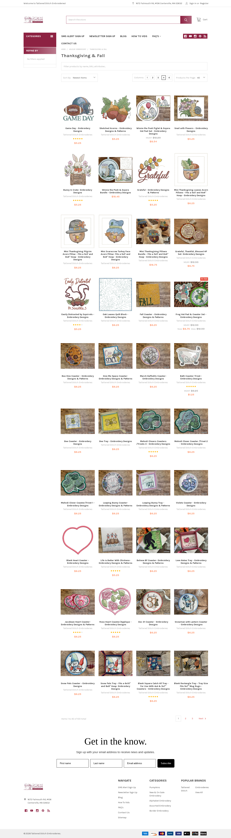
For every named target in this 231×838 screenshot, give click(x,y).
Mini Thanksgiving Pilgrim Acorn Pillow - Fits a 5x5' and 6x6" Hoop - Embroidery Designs (78, 255)
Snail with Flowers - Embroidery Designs (191, 129)
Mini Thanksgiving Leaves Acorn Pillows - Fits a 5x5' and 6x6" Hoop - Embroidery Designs (191, 193)
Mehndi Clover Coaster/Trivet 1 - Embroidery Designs (78, 504)
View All (199, 792)
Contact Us (69, 43)
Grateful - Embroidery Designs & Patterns (153, 191)
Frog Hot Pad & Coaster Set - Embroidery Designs (191, 316)
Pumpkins (154, 787)
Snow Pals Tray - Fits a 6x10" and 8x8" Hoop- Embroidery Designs (116, 686)
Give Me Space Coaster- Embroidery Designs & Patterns (115, 377)
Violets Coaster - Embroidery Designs (191, 504)
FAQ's (155, 36)
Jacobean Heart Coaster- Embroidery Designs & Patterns (77, 623)
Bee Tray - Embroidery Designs (115, 441)
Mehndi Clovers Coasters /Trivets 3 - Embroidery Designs (153, 442)
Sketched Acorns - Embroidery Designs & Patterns (115, 129)
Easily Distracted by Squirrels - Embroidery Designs (77, 316)
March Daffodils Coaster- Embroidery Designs (153, 377)
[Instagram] (195, 36)
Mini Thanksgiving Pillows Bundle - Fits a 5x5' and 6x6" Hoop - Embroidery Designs (153, 254)
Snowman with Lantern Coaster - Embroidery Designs (191, 623)
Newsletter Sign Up (102, 36)
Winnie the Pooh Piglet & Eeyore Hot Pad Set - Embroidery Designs (153, 131)
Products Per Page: (185, 77)
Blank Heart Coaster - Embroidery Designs (77, 562)
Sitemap (122, 817)
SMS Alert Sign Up (72, 36)
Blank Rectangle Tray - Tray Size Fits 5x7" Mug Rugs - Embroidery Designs (191, 686)
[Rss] (205, 36)
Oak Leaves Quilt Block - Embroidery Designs (115, 316)
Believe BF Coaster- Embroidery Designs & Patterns (153, 562)
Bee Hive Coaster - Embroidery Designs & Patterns (78, 377)
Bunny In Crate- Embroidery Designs (77, 191)
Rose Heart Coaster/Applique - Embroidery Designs (115, 623)
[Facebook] (185, 36)
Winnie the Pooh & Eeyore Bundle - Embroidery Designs (115, 191)
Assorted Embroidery (160, 805)
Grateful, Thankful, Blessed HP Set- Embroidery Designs (191, 253)
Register (204, 3)
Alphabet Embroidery (160, 800)
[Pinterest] (200, 36)
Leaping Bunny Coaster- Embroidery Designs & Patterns (115, 504)
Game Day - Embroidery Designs (77, 129)
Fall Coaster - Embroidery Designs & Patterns (153, 316)
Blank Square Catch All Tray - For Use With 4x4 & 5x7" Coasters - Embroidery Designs (153, 686)
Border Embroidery (159, 810)
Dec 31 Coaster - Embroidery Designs (153, 623)
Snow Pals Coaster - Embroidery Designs (78, 685)
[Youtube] (190, 36)
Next (201, 718)
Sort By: (67, 77)
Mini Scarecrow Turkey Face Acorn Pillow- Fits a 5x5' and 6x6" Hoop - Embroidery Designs (115, 255)
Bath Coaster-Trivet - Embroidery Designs (191, 377)
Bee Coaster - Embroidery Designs (77, 442)
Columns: (139, 77)
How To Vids (139, 36)
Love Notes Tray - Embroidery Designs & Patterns (191, 562)
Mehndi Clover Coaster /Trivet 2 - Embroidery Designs (191, 442)
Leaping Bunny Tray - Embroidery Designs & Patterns (153, 504)
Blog (123, 36)
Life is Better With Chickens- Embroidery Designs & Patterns (115, 562)
